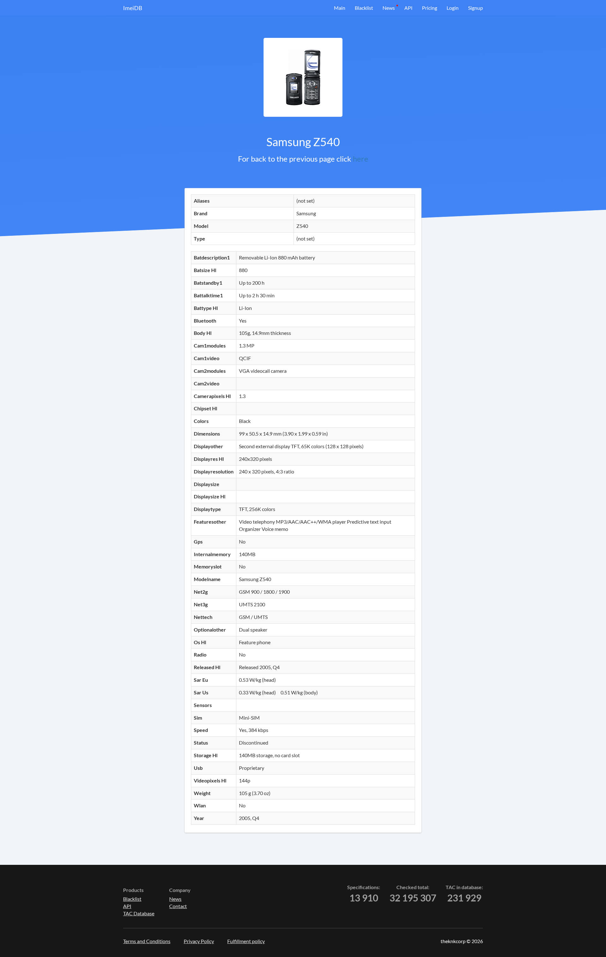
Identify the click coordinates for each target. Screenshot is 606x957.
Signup (475, 8)
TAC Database (138, 913)
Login (453, 8)
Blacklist (364, 8)
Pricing (429, 8)
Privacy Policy (199, 941)
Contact (178, 906)
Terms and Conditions (146, 941)
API (408, 8)
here (360, 158)
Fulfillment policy (246, 941)
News (389, 8)
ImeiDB (132, 7)
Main (339, 8)
